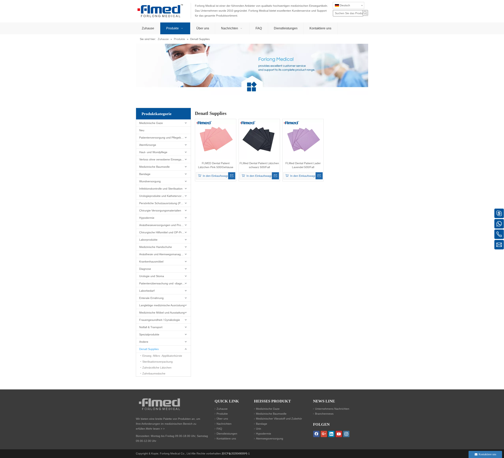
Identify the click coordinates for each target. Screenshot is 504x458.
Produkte (222, 413)
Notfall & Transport (150, 327)
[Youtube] (339, 434)
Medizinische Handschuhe (155, 247)
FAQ (219, 428)
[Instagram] (346, 434)
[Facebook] (316, 434)
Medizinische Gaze (151, 123)
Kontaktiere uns (226, 438)
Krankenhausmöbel (151, 261)
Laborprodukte (148, 239)
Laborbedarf (147, 290)
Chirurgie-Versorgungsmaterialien (160, 210)
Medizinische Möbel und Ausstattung (162, 312)
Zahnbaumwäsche (153, 373)
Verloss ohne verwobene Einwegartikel (163, 159)
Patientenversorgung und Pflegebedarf (163, 137)
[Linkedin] (331, 434)
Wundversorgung (150, 181)
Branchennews (324, 413)
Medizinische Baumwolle (154, 166)
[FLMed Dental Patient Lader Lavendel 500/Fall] (303, 139)
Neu (141, 130)
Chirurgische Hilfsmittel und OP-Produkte (164, 232)
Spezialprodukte (149, 334)
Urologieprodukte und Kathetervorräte (162, 195)
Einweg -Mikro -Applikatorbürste (162, 355)
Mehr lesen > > (155, 428)
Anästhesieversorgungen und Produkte (163, 225)
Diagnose (145, 268)
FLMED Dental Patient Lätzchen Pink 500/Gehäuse (215, 165)
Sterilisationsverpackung (157, 361)
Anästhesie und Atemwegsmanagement (164, 254)
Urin (258, 428)
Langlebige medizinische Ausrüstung (162, 305)
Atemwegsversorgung (269, 438)
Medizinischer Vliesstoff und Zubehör (279, 418)
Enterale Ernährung (151, 298)
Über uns (222, 418)
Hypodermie (146, 217)
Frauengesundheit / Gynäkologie (159, 319)
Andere (143, 341)
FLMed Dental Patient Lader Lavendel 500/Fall (303, 165)
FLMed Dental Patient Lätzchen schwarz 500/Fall (259, 165)
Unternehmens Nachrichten (332, 408)
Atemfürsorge (147, 144)
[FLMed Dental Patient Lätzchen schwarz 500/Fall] (259, 139)
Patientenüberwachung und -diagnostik (163, 283)
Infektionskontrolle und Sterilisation (161, 188)
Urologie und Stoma (151, 276)
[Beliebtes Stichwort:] (365, 13)
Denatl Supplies (149, 349)
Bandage (144, 174)
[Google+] (324, 434)
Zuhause (222, 408)
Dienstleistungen (227, 433)
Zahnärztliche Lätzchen (156, 367)
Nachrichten (224, 423)
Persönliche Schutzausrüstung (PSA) (162, 203)
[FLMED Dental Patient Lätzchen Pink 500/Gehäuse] (215, 139)
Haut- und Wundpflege (153, 152)
